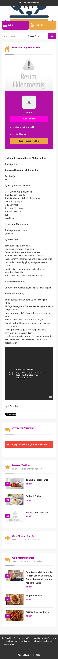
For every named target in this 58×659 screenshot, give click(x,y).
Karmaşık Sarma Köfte (37, 612)
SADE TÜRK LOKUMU (37, 512)
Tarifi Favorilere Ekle (29, 141)
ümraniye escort (32, 651)
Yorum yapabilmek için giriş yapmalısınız (27, 444)
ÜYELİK (39, 25)
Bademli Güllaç (33, 496)
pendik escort (35, 648)
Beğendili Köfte (34, 595)
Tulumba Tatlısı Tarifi (37, 480)
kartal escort (48, 644)
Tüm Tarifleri (29, 119)
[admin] (29, 110)
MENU (11, 25)
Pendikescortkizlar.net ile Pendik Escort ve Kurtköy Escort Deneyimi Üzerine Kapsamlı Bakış (39, 577)
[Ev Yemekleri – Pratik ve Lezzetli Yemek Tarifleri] (29, 13)
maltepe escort (21, 644)
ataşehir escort (35, 644)
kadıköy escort (23, 648)
